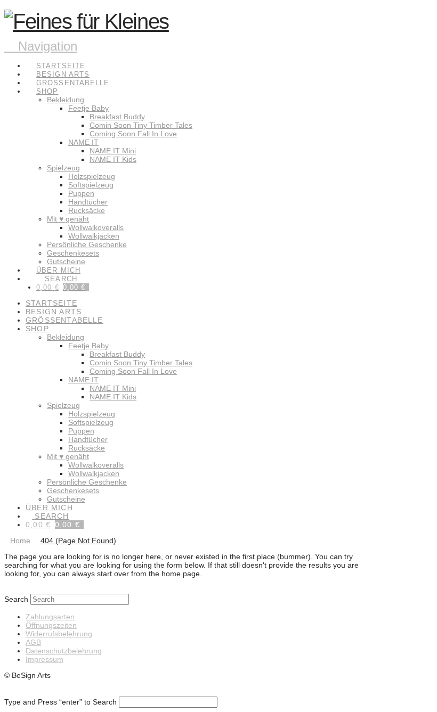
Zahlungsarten (50, 616)
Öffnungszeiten (51, 625)
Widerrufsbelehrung (59, 633)
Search (16, 599)
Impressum (44, 659)
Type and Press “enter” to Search (60, 702)
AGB (33, 642)
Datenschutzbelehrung (64, 650)
